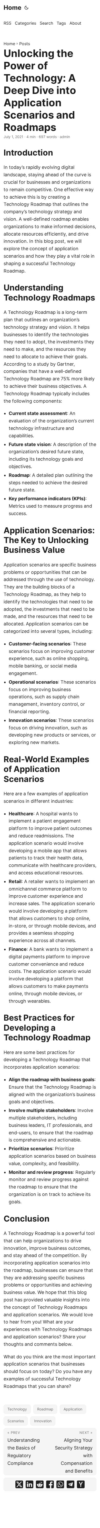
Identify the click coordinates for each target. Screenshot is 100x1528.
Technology (17, 1409)
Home (12, 7)
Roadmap (45, 1409)
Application (73, 1409)
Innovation (43, 1421)
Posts (24, 43)
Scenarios (15, 1421)
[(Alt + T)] (26, 7)
